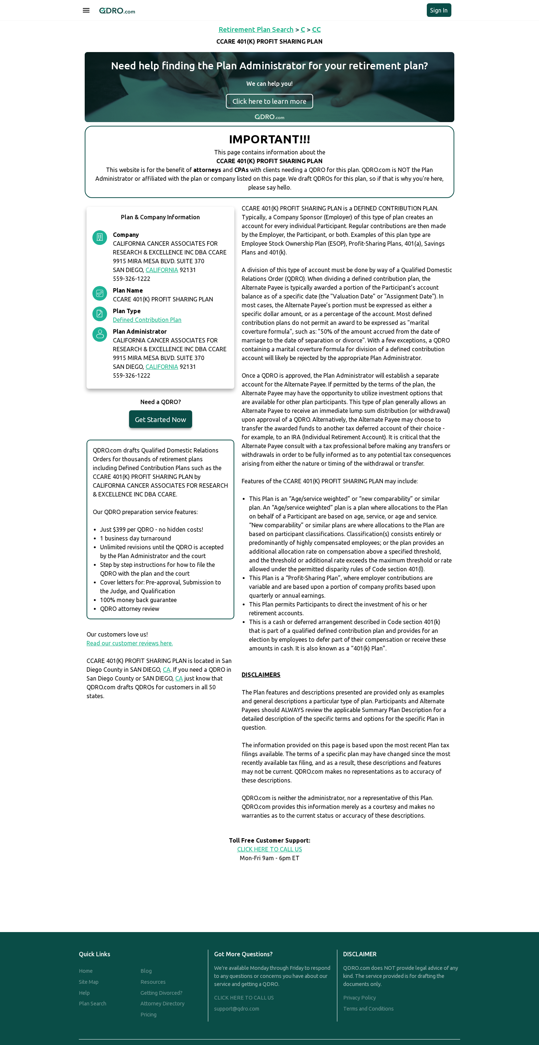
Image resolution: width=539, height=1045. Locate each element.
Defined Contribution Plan (147, 319)
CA (166, 669)
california (162, 270)
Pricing (148, 1014)
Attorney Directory (162, 1003)
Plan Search (92, 1003)
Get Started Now (160, 419)
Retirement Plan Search (256, 29)
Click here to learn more (269, 101)
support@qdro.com (236, 1009)
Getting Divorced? (161, 993)
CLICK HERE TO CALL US (269, 849)
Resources (153, 982)
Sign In (439, 10)
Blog (146, 971)
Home (86, 971)
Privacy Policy (359, 998)
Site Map (89, 982)
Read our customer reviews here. (130, 643)
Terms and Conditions (368, 1009)
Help (84, 993)
